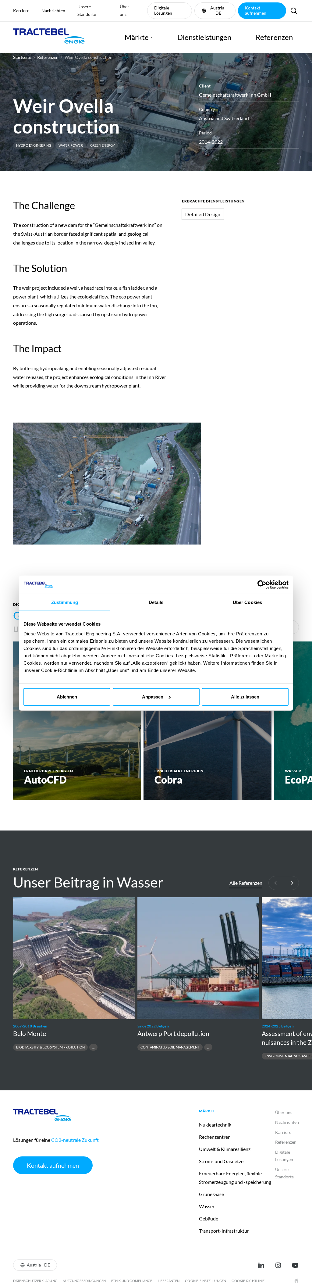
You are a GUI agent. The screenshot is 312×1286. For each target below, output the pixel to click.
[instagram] (278, 1265)
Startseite (22, 57)
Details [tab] (156, 602)
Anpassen (152, 696)
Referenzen (47, 57)
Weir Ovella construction (88, 57)
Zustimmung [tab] (64, 602)
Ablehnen (67, 696)
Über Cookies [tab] (247, 602)
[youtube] (295, 1265)
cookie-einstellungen (205, 1281)
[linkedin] (261, 1265)
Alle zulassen (245, 696)
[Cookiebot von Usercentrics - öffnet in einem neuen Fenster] (262, 584)
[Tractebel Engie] (49, 37)
